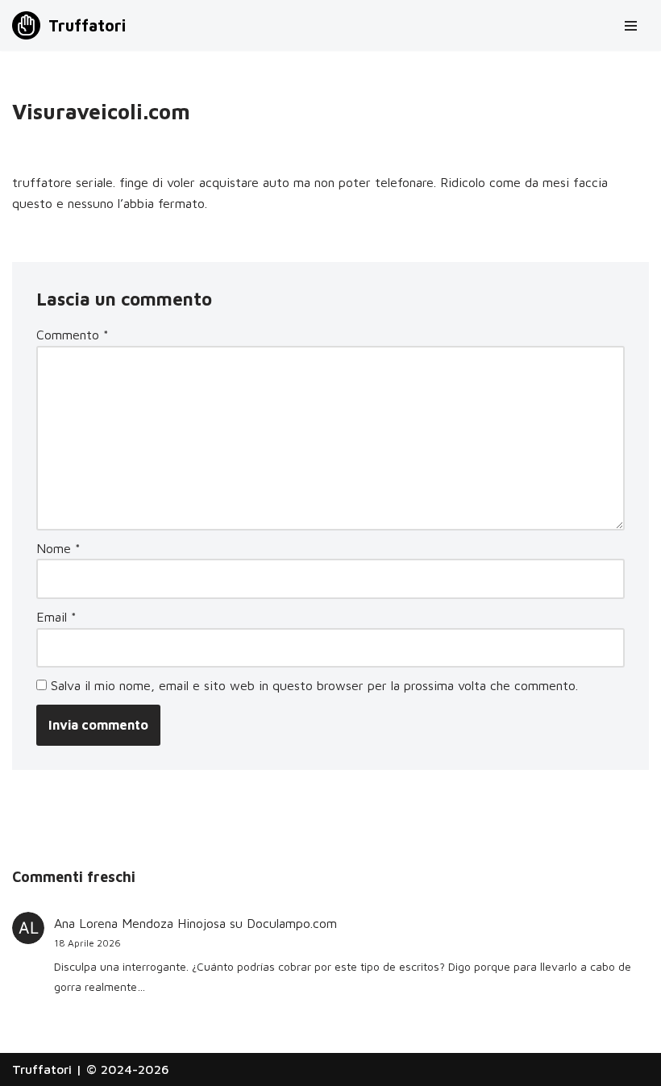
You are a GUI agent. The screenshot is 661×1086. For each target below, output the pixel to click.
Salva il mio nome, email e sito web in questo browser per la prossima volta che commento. (314, 685)
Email (56, 617)
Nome (58, 548)
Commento (72, 334)
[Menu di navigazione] (631, 26)
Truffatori (42, 1069)
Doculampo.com (292, 923)
